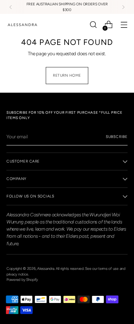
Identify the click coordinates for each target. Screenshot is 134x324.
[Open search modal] (93, 24)
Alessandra (45, 268)
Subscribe (117, 136)
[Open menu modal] (123, 24)
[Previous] (11, 7)
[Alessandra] (22, 25)
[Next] (123, 7)
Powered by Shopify (22, 279)
